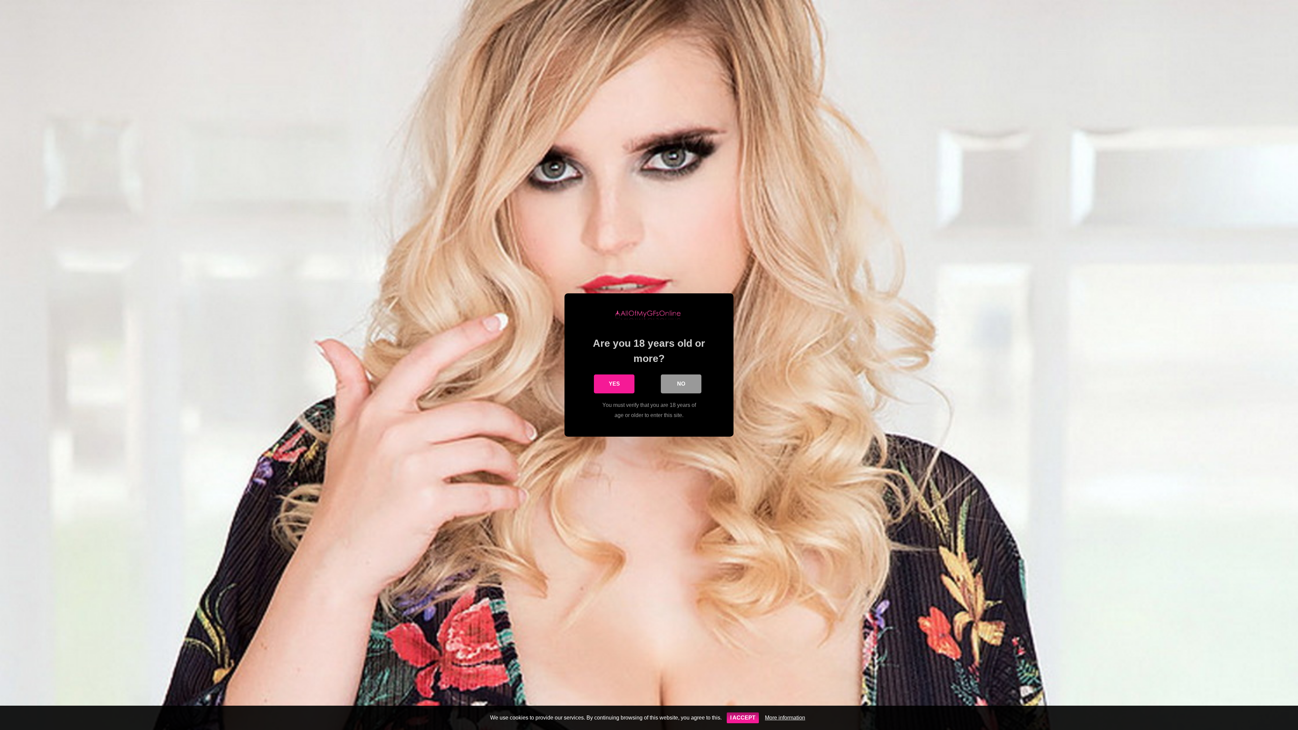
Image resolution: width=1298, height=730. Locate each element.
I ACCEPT (742, 718)
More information (785, 718)
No (681, 384)
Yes (614, 384)
